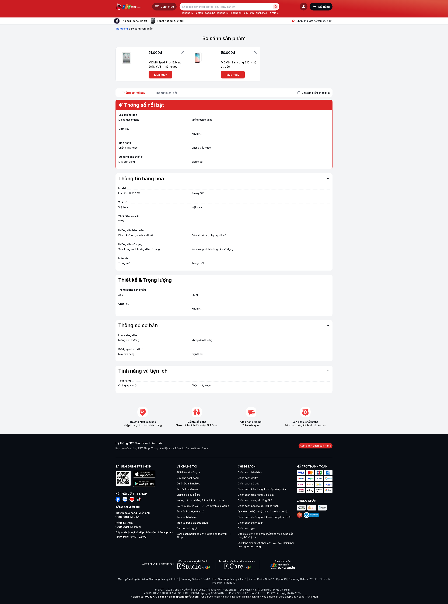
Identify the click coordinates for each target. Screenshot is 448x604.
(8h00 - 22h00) (131, 536)
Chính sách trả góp (249, 483)
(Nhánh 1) (127, 517)
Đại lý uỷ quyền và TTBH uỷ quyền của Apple (203, 505)
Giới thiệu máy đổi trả (188, 494)
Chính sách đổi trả (248, 477)
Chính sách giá (246, 528)
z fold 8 (274, 12)
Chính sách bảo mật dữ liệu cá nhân (258, 505)
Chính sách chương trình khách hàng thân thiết (264, 517)
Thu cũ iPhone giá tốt (134, 20)
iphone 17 (188, 12)
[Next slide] (187, 20)
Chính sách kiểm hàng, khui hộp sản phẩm (262, 489)
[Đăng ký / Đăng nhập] (303, 6)
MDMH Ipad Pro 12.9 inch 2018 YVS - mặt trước (166, 64)
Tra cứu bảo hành (187, 517)
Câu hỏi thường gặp (188, 528)
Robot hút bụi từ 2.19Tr (170, 20)
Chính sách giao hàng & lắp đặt (256, 494)
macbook (236, 12)
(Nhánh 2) (128, 526)
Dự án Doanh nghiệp (188, 483)
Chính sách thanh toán (250, 522)
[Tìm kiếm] (275, 6)
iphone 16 (223, 12)
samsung (210, 12)
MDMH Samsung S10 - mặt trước (239, 64)
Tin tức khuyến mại (187, 489)
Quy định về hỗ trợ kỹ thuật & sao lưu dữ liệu (263, 511)
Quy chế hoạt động (188, 477)
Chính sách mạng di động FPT (255, 500)
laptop (199, 12)
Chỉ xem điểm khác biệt (316, 92)
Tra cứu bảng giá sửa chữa (192, 522)
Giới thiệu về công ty (188, 472)
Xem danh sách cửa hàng (315, 445)
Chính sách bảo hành (250, 472)
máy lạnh (249, 12)
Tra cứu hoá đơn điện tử (190, 511)
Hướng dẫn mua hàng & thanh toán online (200, 500)
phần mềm (262, 12)
